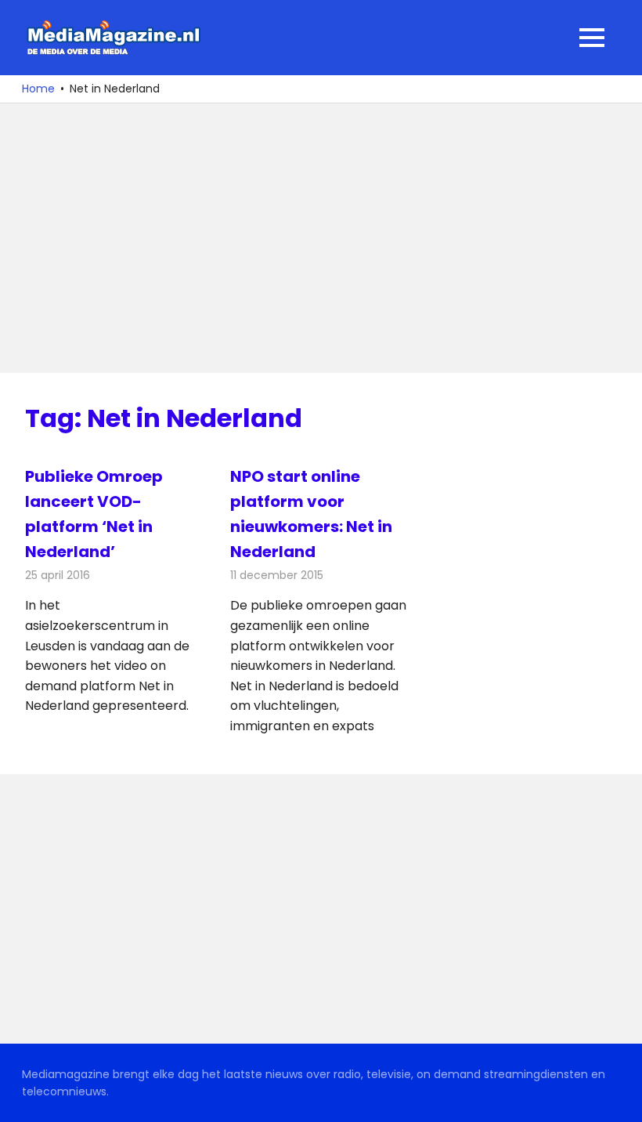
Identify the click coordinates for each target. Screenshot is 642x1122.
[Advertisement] (321, 238)
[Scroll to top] (618, 1098)
